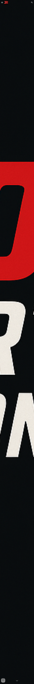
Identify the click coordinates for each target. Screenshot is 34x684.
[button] (2, 2)
